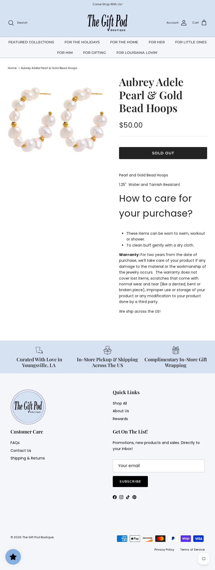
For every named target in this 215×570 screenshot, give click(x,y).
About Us (121, 411)
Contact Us (20, 450)
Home (12, 68)
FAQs (15, 442)
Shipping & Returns (27, 458)
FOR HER (157, 42)
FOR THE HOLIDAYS (82, 42)
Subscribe (130, 481)
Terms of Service (192, 549)
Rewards (120, 418)
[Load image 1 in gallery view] (58, 122)
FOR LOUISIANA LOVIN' (137, 52)
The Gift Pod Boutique (37, 537)
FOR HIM (65, 52)
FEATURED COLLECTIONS (31, 42)
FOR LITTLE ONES (191, 42)
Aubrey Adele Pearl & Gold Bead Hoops (49, 68)
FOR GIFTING (94, 52)
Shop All (120, 403)
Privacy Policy (164, 549)
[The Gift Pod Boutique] (107, 23)
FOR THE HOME (124, 42)
